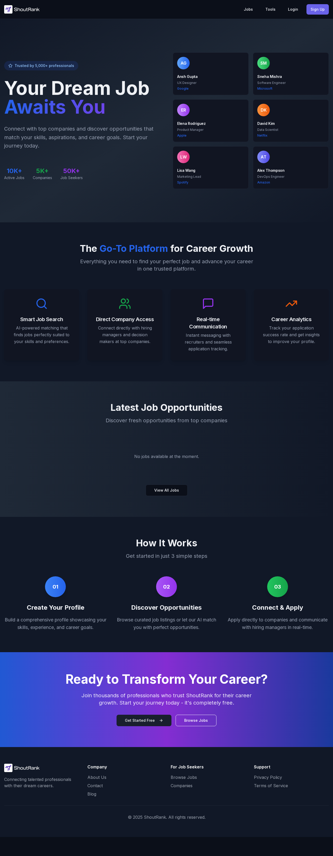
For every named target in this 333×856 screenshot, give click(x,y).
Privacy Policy (268, 777)
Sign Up (318, 9)
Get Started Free (140, 720)
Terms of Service (271, 785)
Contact (95, 785)
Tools (270, 9)
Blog (91, 794)
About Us (96, 777)
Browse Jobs (196, 720)
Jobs (248, 9)
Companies (182, 785)
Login (293, 9)
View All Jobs (166, 490)
